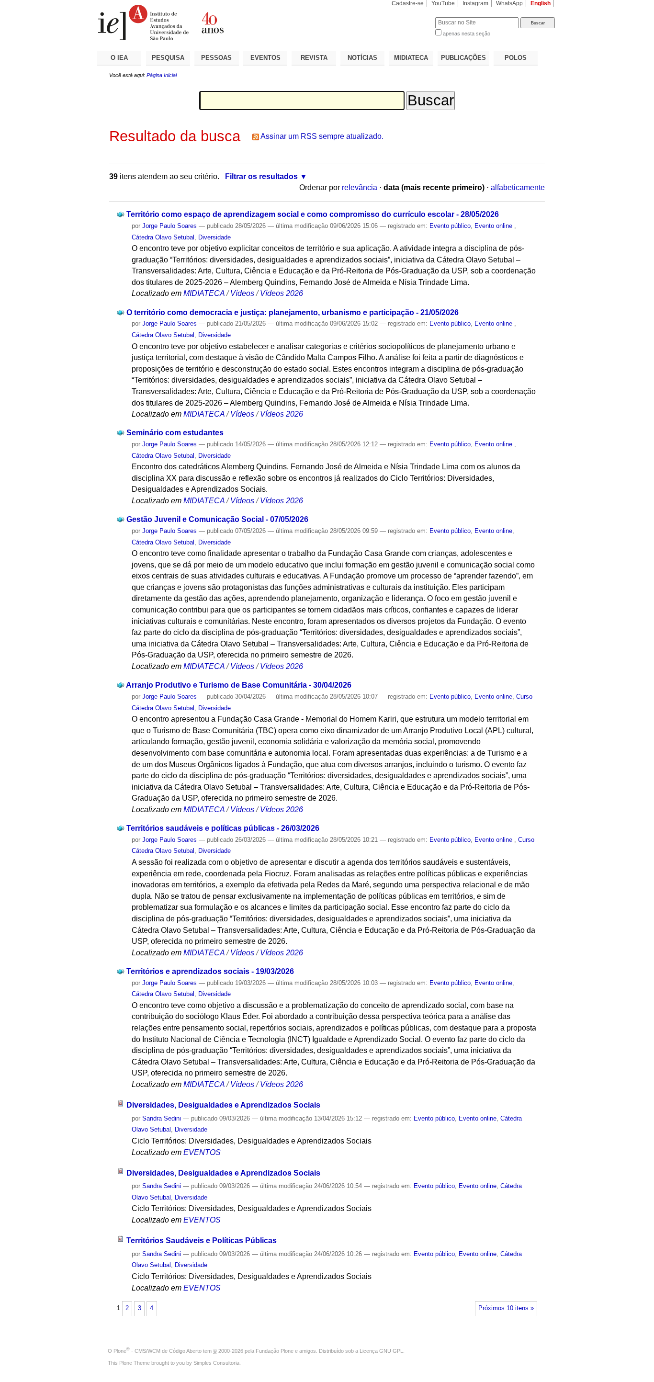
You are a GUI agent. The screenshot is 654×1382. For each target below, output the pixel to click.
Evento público (450, 225)
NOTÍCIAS (362, 57)
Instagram (475, 3)
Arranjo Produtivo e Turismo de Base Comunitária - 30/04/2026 (238, 685)
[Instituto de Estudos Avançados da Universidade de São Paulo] (212, 22)
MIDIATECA (411, 57)
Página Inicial (162, 75)
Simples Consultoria (216, 1363)
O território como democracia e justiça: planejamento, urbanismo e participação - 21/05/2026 (292, 312)
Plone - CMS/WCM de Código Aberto (157, 1351)
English (540, 3)
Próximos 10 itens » (506, 1308)
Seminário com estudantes (175, 433)
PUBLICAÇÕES (463, 57)
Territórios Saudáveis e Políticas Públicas (201, 1240)
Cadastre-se (408, 3)
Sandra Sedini (161, 1118)
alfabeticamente (518, 187)
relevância (359, 187)
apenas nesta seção (466, 33)
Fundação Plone (274, 1351)
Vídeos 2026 (281, 293)
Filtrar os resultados (261, 176)
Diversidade (214, 237)
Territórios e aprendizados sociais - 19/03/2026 (210, 971)
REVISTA (314, 57)
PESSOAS (216, 57)
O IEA (119, 57)
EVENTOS (265, 57)
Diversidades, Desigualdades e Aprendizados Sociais (223, 1105)
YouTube (443, 3)
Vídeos (242, 293)
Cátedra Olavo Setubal (163, 237)
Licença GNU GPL (381, 1351)
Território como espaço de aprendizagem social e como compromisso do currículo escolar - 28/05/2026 (312, 214)
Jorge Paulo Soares (169, 225)
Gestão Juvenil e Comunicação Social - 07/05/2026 (217, 519)
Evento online (494, 225)
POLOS (516, 57)
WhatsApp (509, 3)
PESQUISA (168, 57)
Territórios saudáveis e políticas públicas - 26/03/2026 (222, 828)
